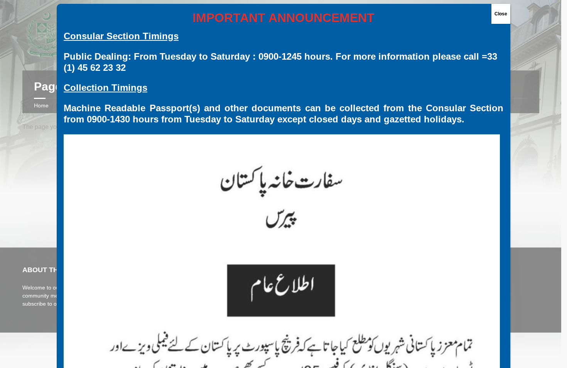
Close (500, 14)
